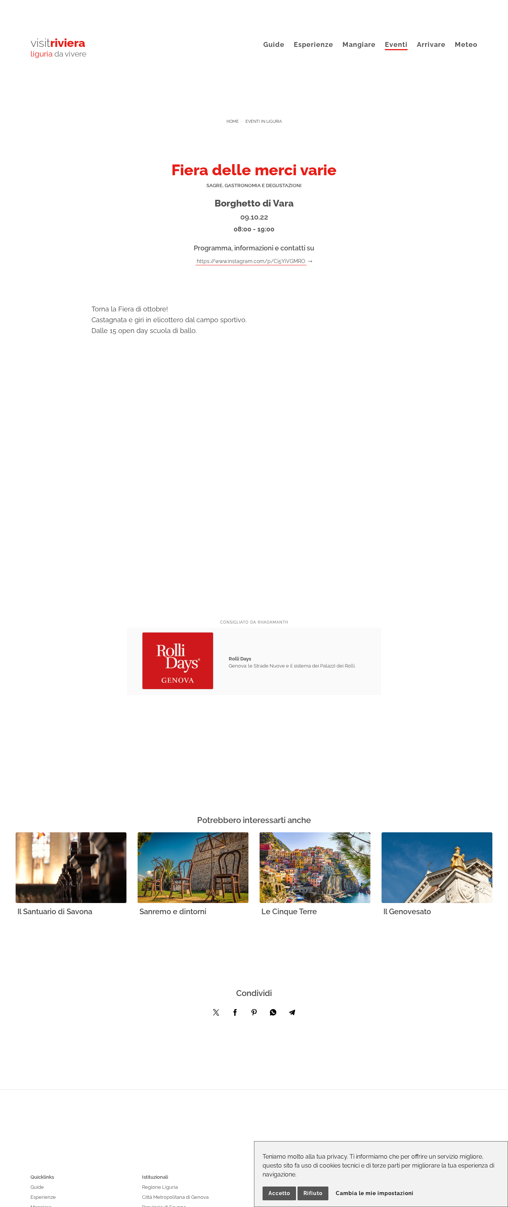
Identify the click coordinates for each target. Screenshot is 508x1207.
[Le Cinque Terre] (315, 868)
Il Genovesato (407, 911)
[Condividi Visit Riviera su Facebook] (235, 1014)
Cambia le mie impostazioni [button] (375, 1193)
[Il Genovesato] (437, 868)
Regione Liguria (160, 1187)
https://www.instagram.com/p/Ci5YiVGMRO (251, 261)
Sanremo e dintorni (172, 911)
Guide (273, 44)
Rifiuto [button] (312, 1193)
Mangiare (359, 44)
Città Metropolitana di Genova (175, 1197)
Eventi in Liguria (263, 121)
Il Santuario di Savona (54, 911)
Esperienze (313, 44)
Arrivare (431, 44)
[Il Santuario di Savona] (71, 868)
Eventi (396, 44)
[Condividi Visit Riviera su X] (216, 1014)
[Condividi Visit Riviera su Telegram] (292, 1014)
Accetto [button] (279, 1193)
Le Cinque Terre (289, 911)
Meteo (466, 44)
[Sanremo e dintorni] (193, 868)
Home (232, 121)
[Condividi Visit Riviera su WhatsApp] (273, 1014)
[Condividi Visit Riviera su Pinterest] (254, 1014)
